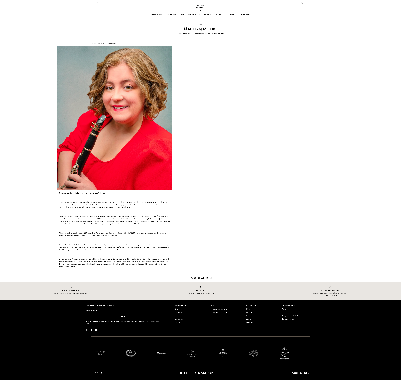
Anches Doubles (188, 14)
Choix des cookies (288, 319)
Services (218, 14)
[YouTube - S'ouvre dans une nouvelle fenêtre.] (96, 330)
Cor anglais (179, 319)
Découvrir (245, 14)
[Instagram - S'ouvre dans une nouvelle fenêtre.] (87, 330)
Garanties (214, 316)
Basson (177, 322)
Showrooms (250, 316)
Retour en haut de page (200, 278)
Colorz (306, 373)
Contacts (284, 309)
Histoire (248, 309)
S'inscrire (123, 316)
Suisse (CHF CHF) (96, 373)
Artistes (248, 319)
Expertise (249, 312)
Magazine (249, 322)
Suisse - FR (94, 3)
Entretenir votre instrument (219, 309)
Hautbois (178, 316)
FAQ (283, 312)
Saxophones (171, 14)
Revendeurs (231, 14)
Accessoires (205, 14)
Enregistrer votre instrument (219, 312)
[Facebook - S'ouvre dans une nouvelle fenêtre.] (91, 330)
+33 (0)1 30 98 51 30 (330, 295)
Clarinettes (156, 14)
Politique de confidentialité (290, 316)
